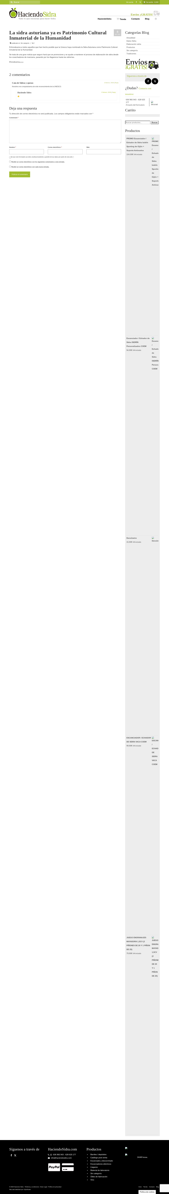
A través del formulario (135, 105)
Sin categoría (25, 43)
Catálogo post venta (98, 1158)
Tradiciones (131, 54)
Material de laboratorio (99, 1170)
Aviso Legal (43, 1187)
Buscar (155, 122)
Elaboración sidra (133, 44)
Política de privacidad (54, 1187)
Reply (116, 82)
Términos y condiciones (32, 1187)
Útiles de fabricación (98, 1177)
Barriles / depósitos (98, 1154)
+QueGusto (27, 1189)
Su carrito (152, 2)
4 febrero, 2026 (109, 82)
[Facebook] (136, 2)
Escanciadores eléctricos (100, 1164)
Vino (92, 1180)
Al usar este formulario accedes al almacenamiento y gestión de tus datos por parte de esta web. (42, 157)
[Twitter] (140, 2)
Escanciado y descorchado (101, 1161)
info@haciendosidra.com (61, 1158)
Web (88, 147)
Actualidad (130, 38)
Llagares (94, 1167)
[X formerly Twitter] (155, 81)
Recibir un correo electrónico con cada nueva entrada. (30, 167)
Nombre (12, 147)
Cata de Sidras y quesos (22, 83)
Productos (130, 47)
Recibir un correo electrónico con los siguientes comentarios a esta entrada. (38, 162)
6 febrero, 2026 (106, 92)
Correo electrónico (55, 147)
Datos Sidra (131, 41)
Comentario (13, 117)
